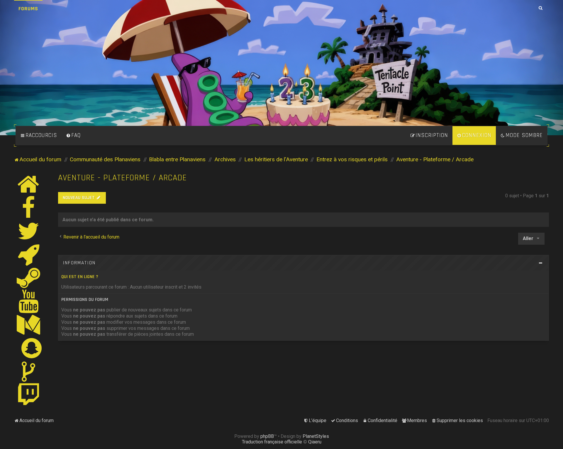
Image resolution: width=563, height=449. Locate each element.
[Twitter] (29, 231)
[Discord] (29, 254)
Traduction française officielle (272, 442)
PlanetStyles (316, 436)
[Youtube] (28, 301)
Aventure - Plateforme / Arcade (122, 177)
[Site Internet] (29, 184)
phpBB (267, 436)
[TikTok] (29, 371)
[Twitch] (29, 395)
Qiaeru (314, 442)
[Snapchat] (31, 348)
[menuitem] (73, 135)
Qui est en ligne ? (79, 277)
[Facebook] (29, 207)
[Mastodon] (29, 324)
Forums (28, 8)
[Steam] (29, 277)
